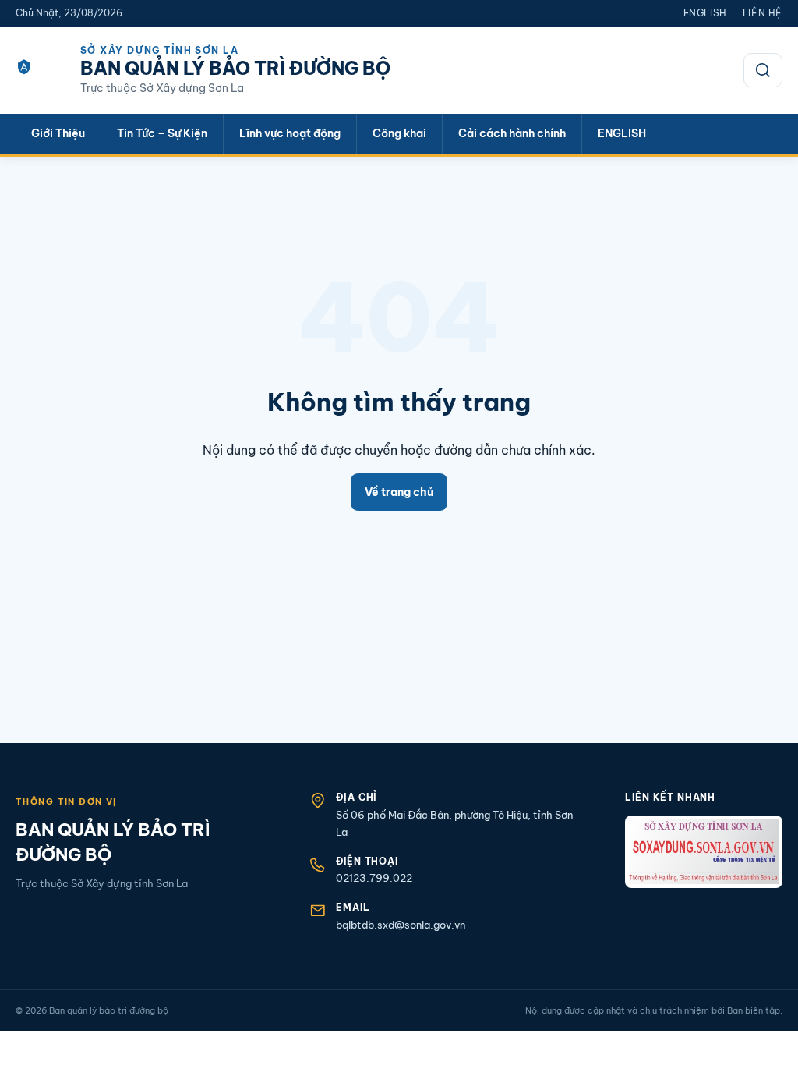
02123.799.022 (374, 878)
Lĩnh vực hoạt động (290, 133)
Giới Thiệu (58, 133)
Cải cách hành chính (512, 133)
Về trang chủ (399, 492)
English (705, 13)
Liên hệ (762, 13)
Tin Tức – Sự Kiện (162, 133)
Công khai (399, 133)
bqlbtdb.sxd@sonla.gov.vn (400, 924)
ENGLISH (622, 133)
